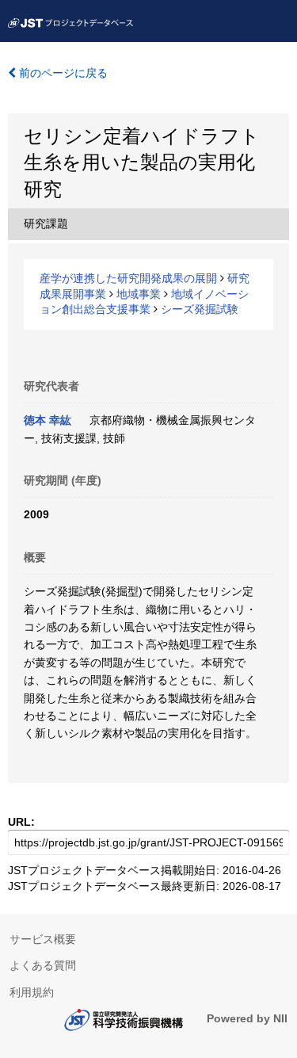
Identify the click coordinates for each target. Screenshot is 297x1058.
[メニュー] (278, 19)
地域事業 (138, 294)
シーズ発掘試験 (199, 309)
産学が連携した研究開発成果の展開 (128, 278)
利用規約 (32, 992)
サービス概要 (43, 939)
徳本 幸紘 (47, 420)
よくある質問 (43, 965)
